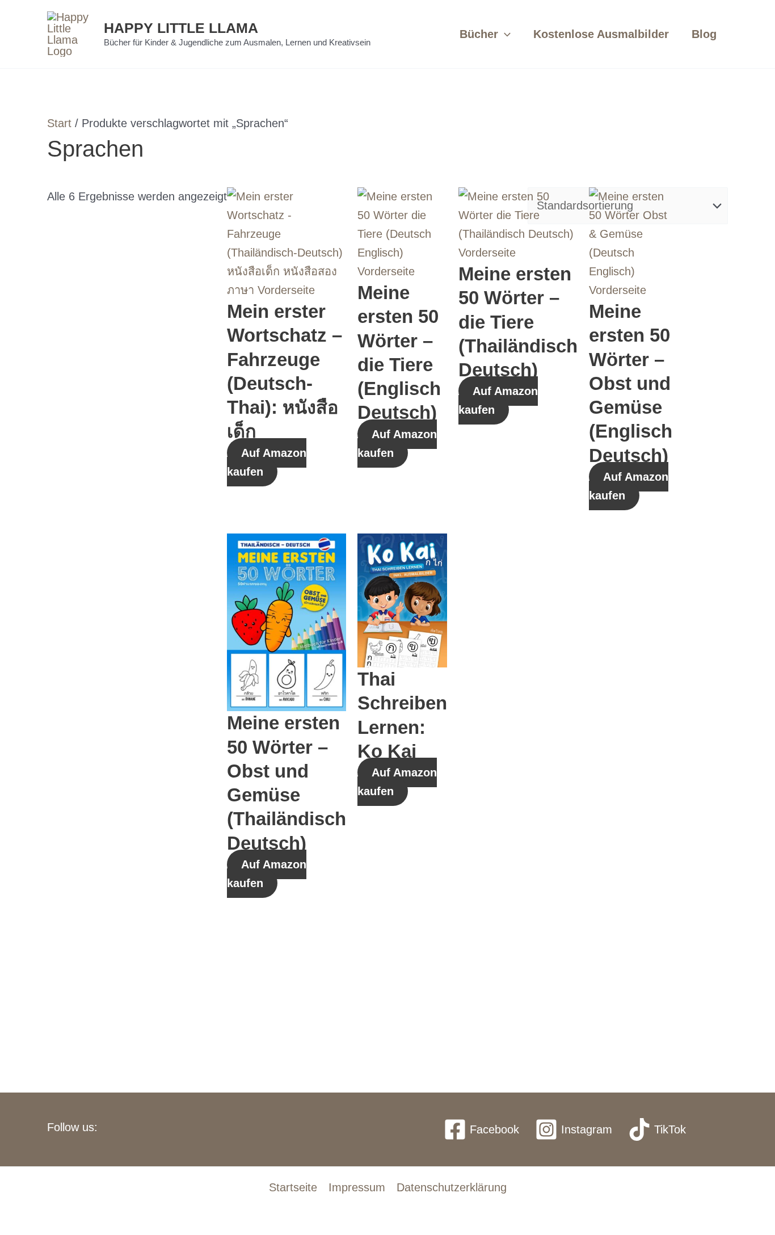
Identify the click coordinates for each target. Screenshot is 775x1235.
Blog (704, 34)
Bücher (479, 34)
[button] (504, 34)
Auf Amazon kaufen (266, 462)
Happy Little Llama (181, 28)
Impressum (356, 1187)
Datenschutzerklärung (452, 1187)
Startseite (293, 1187)
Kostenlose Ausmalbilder (601, 34)
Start (59, 123)
